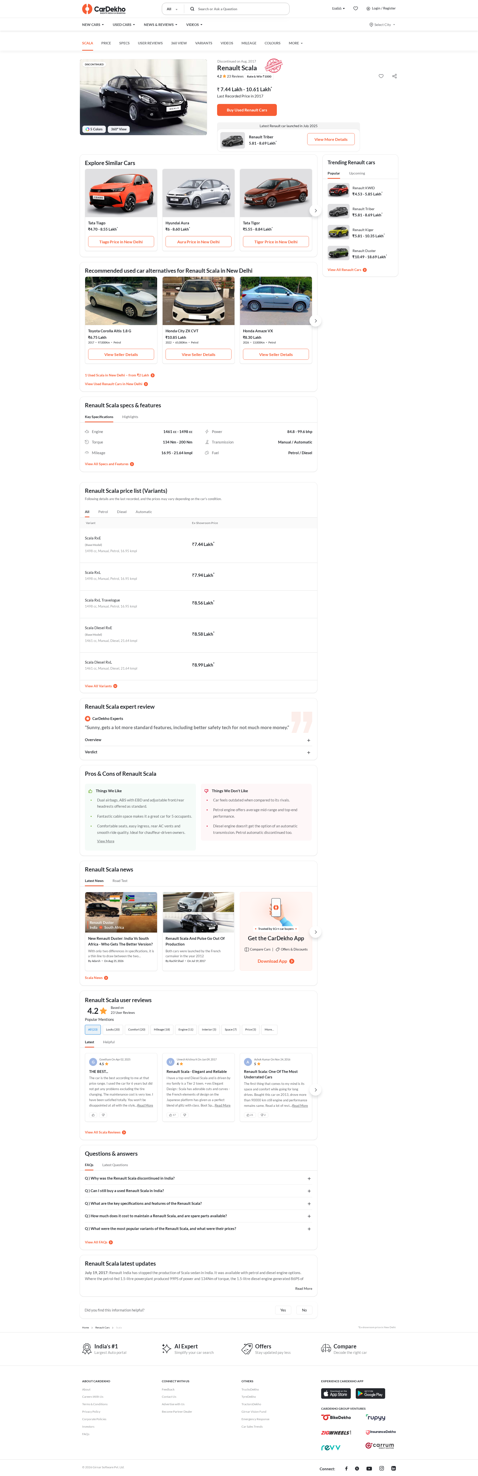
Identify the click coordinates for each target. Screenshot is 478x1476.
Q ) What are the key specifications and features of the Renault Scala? (143, 1203)
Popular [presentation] (334, 173)
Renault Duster (364, 251)
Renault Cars (351, 269)
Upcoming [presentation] (357, 173)
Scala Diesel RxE (98, 627)
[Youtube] (369, 1469)
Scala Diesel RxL (98, 662)
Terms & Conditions (95, 1404)
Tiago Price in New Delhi (121, 241)
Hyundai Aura (177, 223)
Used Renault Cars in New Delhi (118, 384)
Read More (303, 1288)
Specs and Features (113, 464)
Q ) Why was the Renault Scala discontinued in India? (130, 1178)
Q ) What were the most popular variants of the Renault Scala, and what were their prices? (160, 1228)
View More (105, 841)
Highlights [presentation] (130, 417)
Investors (88, 1426)
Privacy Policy (91, 1411)
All (87, 512)
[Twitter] (357, 1469)
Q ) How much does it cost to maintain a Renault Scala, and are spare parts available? (156, 1216)
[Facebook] (346, 1469)
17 (174, 1114)
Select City (382, 24)
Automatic (144, 512)
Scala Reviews (109, 1132)
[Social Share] (394, 76)
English (337, 8)
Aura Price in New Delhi (198, 241)
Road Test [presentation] (120, 880)
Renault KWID (364, 188)
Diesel (122, 512)
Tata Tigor (251, 223)
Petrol (103, 512)
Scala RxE (93, 538)
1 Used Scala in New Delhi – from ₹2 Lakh (117, 375)
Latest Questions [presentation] (115, 1165)
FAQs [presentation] (89, 1165)
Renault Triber (364, 209)
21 (251, 1114)
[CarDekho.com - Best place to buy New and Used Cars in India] (103, 9)
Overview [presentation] (93, 739)
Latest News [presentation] (94, 880)
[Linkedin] (393, 1469)
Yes (283, 1310)
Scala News (94, 977)
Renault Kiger (363, 230)
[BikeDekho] (336, 1417)
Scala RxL (93, 572)
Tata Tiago (97, 223)
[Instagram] (381, 1469)
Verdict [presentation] (91, 752)
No (304, 1310)
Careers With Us (92, 1396)
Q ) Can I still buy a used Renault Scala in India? (124, 1190)
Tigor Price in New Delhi (276, 241)
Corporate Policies (94, 1419)
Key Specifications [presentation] (99, 417)
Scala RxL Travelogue (102, 600)
